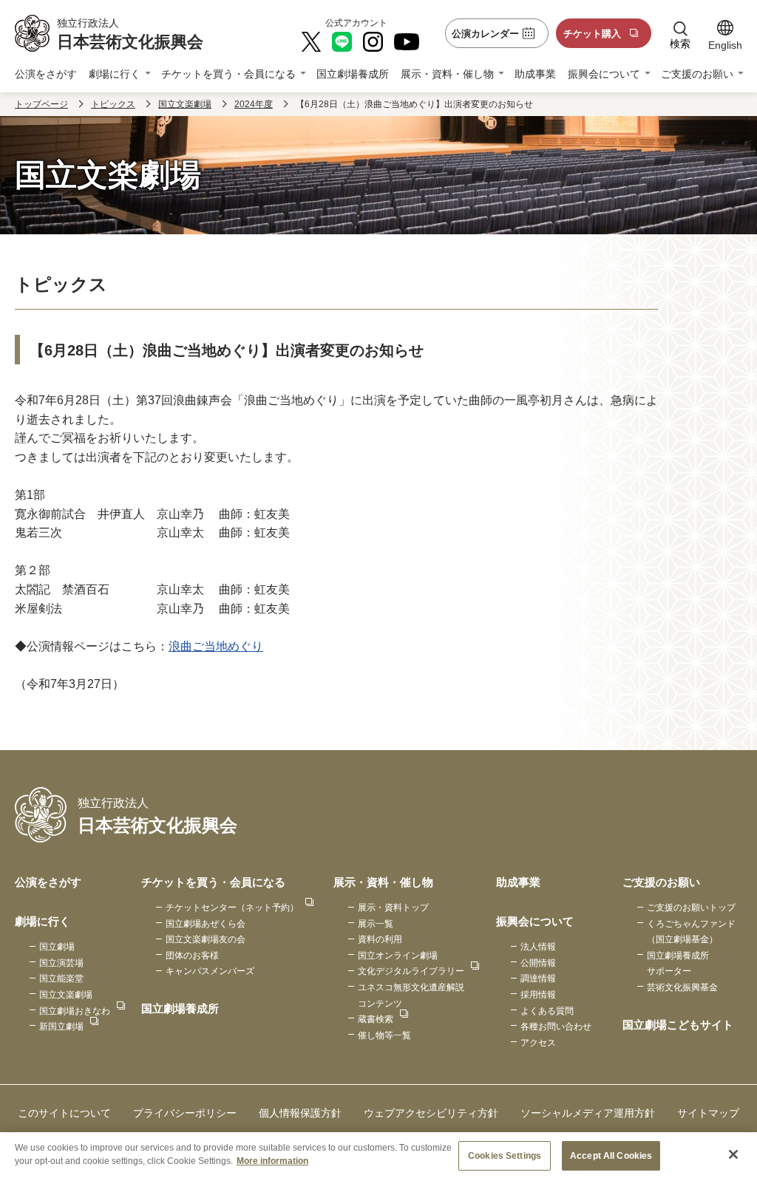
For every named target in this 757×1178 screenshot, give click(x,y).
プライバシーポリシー (185, 1113)
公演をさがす (46, 74)
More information (272, 1161)
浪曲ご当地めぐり (216, 646)
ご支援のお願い (697, 74)
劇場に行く (114, 74)
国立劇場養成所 (352, 74)
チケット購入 (592, 33)
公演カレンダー (485, 33)
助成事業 (535, 74)
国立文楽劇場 (184, 104)
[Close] (733, 1154)
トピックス (113, 104)
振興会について (604, 74)
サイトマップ (708, 1113)
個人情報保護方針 (300, 1113)
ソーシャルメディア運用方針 (587, 1113)
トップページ (41, 104)
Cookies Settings (504, 1156)
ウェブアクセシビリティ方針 (431, 1113)
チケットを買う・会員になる (228, 74)
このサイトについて (64, 1113)
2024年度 (253, 104)
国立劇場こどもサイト (677, 1024)
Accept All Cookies (611, 1156)
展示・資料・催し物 (447, 74)
